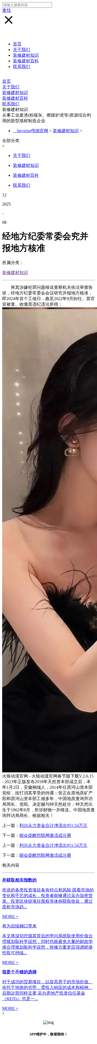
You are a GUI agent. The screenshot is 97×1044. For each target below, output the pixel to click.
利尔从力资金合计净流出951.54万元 (53, 825)
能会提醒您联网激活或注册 (45, 835)
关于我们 (21, 49)
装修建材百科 (26, 61)
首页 (17, 44)
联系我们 (21, 66)
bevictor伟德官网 (32, 130)
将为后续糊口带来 (19, 926)
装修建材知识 (26, 55)
